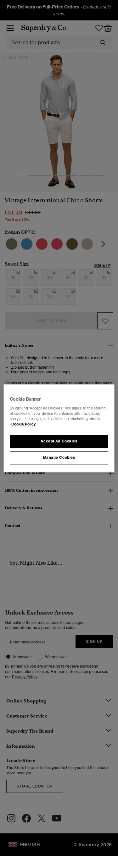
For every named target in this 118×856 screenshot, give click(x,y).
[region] (59, 428)
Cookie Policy (23, 424)
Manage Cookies (59, 457)
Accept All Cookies (59, 441)
